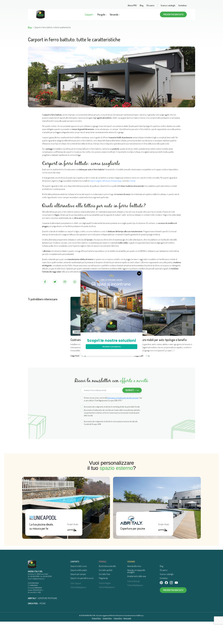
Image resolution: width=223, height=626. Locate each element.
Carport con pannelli (81, 578)
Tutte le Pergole (105, 583)
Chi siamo (150, 5)
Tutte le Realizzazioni (78, 587)
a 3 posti (132, 181)
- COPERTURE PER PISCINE (42, 598)
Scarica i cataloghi (168, 5)
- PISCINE (37, 603)
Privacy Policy (96, 618)
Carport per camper (78, 574)
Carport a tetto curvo (78, 566)
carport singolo (95, 181)
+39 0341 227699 (34, 576)
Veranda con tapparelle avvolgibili (136, 571)
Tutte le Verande (133, 581)
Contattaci (182, 5)
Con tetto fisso (104, 574)
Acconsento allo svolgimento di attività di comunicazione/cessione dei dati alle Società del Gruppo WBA (110, 422)
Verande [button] (114, 14)
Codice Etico (118, 618)
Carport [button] (89, 14)
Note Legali (127, 618)
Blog (141, 5)
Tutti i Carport (75, 583)
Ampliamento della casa (136, 576)
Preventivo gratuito (173, 14)
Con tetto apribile (105, 570)
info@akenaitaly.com (38, 579)
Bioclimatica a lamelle (107, 566)
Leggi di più (75, 355)
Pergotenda (103, 578)
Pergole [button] (101, 14)
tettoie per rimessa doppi (112, 181)
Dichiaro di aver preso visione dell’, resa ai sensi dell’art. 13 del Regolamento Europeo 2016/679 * (113, 399)
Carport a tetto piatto (78, 570)
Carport (78, 332)
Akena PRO (132, 5)
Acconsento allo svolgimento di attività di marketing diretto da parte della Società (112, 407)
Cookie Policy (107, 618)
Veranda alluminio (134, 566)
